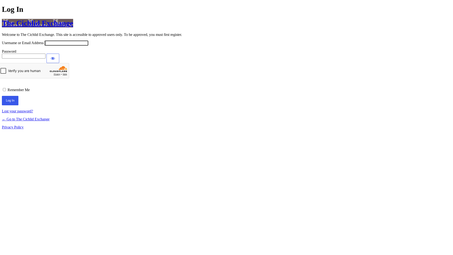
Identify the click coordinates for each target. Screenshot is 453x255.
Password (9, 51)
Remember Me (19, 90)
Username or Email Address (23, 43)
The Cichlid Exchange (37, 23)
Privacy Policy (13, 127)
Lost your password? (17, 111)
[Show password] (52, 58)
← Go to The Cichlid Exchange (26, 119)
